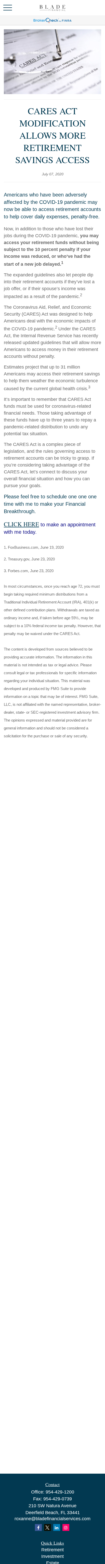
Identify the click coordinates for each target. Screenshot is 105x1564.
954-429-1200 (60, 1492)
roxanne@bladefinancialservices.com (52, 1518)
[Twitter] (47, 1527)
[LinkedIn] (56, 1527)
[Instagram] (65, 1527)
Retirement (52, 1549)
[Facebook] (38, 1527)
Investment (52, 1556)
